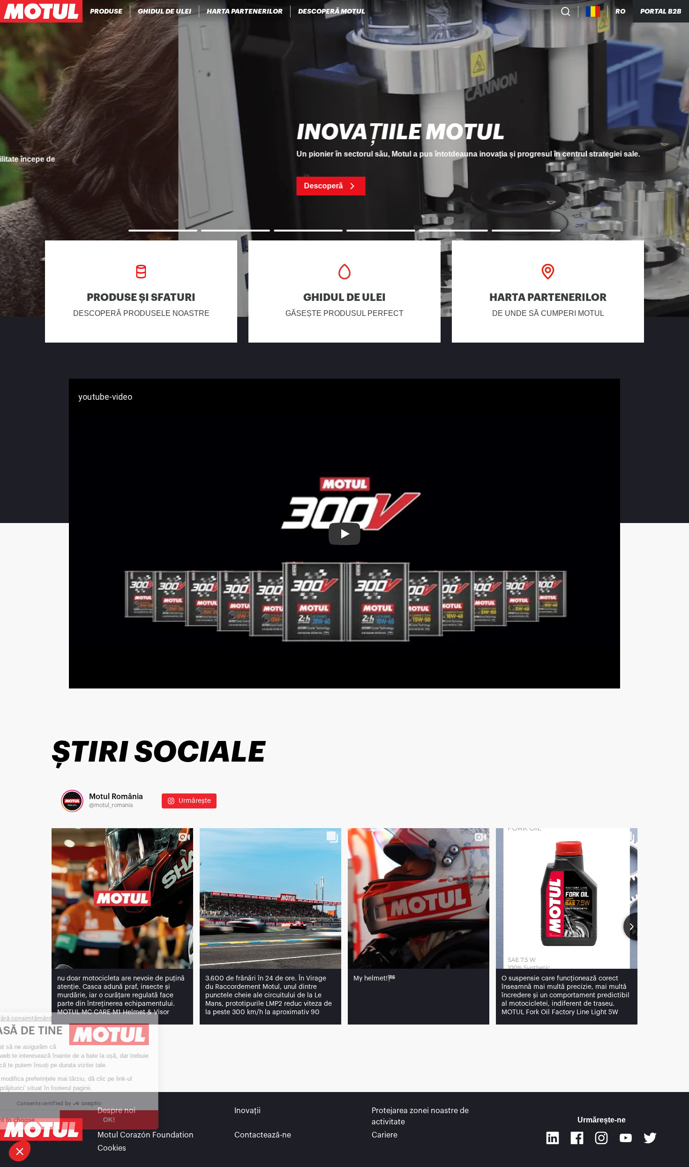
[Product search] (566, 11)
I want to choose (58, 1119)
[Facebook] (577, 1138)
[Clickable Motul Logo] (41, 11)
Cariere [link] (384, 1135)
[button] (19, 1151)
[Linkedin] (552, 1138)
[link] (344, 158)
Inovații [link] (247, 1111)
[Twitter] (650, 1138)
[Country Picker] (593, 11)
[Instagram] (601, 1138)
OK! (157, 1119)
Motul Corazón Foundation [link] (145, 1135)
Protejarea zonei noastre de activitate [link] (420, 1116)
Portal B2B (661, 11)
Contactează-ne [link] (262, 1135)
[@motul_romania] (72, 801)
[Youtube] (625, 1138)
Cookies (111, 1148)
